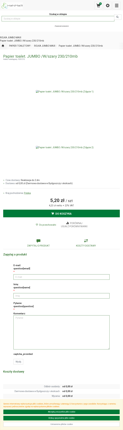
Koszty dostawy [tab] (86, 245)
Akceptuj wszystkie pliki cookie (61, 412)
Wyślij (18, 361)
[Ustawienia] (108, 5)
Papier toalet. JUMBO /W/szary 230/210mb (81, 46)
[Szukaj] (117, 17)
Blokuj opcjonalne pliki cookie (61, 418)
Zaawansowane (62, 26)
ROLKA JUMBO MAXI (44, 46)
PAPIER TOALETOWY (20, 46)
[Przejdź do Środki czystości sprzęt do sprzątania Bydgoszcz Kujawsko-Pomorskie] (3, 45)
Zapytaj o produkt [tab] (38, 245)
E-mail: (21, 267)
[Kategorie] (117, 5)
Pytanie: (23, 305)
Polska (27, 193)
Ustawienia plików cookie (61, 424)
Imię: (21, 286)
